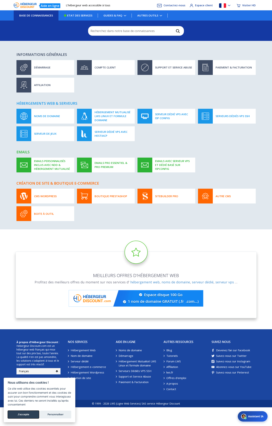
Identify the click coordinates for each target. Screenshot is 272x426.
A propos (172, 383)
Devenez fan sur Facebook (233, 350)
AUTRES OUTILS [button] (147, 15)
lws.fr (169, 372)
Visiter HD (249, 5)
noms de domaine (176, 282)
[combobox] (136, 31)
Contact (171, 389)
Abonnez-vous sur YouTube (233, 367)
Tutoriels (172, 356)
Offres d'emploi (176, 378)
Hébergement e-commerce (88, 367)
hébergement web (145, 282)
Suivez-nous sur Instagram (233, 361)
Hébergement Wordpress (87, 372)
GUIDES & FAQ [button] (112, 15)
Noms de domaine (130, 350)
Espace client (204, 5)
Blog (169, 350)
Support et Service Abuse (135, 376)
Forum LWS (173, 361)
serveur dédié (203, 282)
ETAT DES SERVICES (79, 15)
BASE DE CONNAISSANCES (36, 15)
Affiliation (172, 367)
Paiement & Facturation (134, 382)
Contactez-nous (174, 5)
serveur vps (224, 282)
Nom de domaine (82, 356)
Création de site (81, 378)
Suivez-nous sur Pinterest (232, 372)
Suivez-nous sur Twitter (231, 356)
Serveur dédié (80, 361)
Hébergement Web (83, 350)
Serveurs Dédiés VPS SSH (135, 371)
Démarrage (126, 356)
